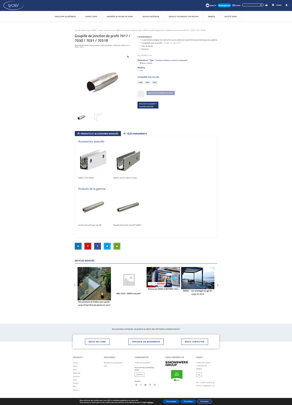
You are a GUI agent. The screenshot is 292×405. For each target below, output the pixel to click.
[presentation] (73, 285)
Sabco (75, 366)
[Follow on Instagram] (154, 385)
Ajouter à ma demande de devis (160, 93)
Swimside (76, 373)
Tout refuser (188, 401)
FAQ (105, 366)
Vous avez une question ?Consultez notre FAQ (148, 105)
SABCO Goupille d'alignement (153, 30)
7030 (165, 43)
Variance (76, 376)
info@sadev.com (208, 385)
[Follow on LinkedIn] (136, 385)
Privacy (75, 383)
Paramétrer (204, 401)
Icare (75, 379)
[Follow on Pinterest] (150, 385)
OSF (74, 386)
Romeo (75, 390)
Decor (75, 369)
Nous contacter (194, 341)
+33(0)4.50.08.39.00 (207, 382)
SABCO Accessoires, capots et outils (129, 30)
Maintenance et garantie (113, 362)
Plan (199, 375)
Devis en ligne (97, 341)
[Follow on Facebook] (141, 385)
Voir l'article (94, 290)
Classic (75, 362)
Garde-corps (85, 30)
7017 (155, 82)
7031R (178, 43)
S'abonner (139, 374)
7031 (171, 43)
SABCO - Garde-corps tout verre (103, 30)
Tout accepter (171, 401)
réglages (150, 402)
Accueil (77, 30)
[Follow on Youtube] (145, 385)
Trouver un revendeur (146, 341)
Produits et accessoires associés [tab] (99, 133)
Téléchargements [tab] (136, 133)
